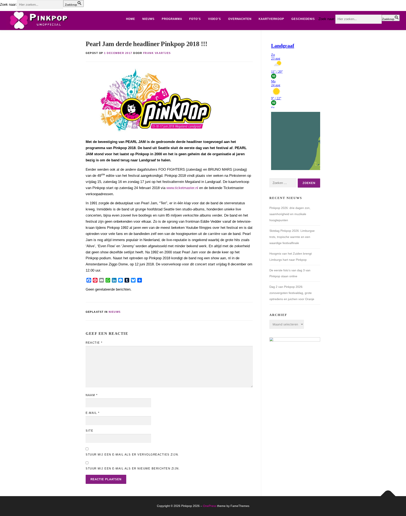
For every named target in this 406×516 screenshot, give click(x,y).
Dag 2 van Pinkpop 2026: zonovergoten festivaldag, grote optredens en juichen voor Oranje (291, 293)
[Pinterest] (95, 280)
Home (130, 19)
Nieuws (148, 19)
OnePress (209, 506)
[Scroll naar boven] (388, 496)
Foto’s (195, 19)
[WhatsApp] (108, 280)
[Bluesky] (133, 280)
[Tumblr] (127, 280)
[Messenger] (120, 280)
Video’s (214, 19)
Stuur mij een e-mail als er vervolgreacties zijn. (132, 454)
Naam (91, 395)
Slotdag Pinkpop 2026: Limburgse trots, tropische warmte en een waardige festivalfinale (292, 237)
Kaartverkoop (271, 19)
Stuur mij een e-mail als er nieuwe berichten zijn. (133, 468)
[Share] (139, 280)
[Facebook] (89, 280)
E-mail (92, 412)
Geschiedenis (303, 19)
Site (89, 430)
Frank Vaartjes (157, 53)
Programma (172, 19)
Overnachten (239, 19)
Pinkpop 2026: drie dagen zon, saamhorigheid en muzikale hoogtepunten (289, 214)
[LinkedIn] (114, 280)
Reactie (94, 342)
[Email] (101, 280)
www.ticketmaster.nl (182, 188)
